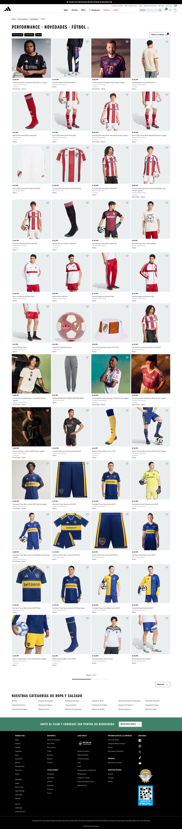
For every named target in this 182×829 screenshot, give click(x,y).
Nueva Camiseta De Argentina (129, 701)
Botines (14, 701)
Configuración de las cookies (41, 821)
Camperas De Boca (72, 701)
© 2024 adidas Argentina (91, 826)
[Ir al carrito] (175, 10)
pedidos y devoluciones (150, 6)
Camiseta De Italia (152, 705)
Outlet (115, 10)
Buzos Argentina (124, 709)
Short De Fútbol (151, 709)
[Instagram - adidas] (152, 746)
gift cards (161, 6)
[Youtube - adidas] (152, 763)
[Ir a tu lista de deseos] (170, 10)
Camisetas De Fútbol (19, 709)
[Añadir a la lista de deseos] (47, 42)
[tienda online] (7, 9)
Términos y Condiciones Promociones (91, 821)
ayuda (140, 6)
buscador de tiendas (117, 6)
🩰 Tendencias (94, 10)
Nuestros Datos (56, 821)
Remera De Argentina (73, 709)
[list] (81, 34)
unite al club (169, 6)
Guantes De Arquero (45, 701)
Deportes (106, 10)
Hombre (75, 10)
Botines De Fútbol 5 (125, 705)
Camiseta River (70, 705)
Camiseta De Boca (18, 705)
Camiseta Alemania (152, 701)
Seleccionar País (137, 821)
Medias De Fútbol (98, 709)
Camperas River (98, 701)
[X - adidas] (152, 752)
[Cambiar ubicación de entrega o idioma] (175, 6)
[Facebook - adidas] (152, 741)
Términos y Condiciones (70, 821)
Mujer (66, 10)
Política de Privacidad (124, 821)
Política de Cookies (110, 821)
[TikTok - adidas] (152, 758)
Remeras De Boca (45, 705)
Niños (83, 10)
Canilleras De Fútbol (99, 705)
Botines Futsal (43, 709)
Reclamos (147, 821)
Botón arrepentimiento (131, 6)
